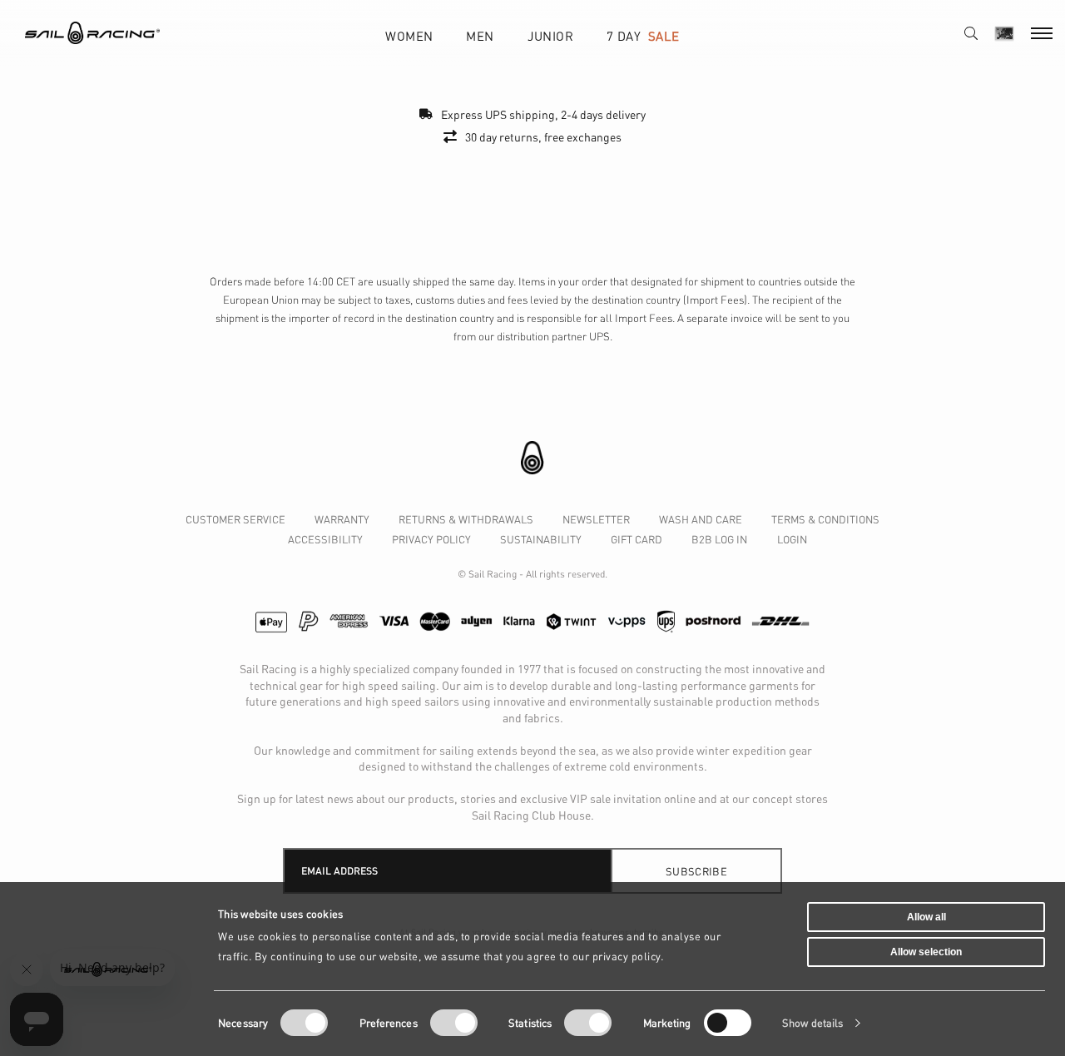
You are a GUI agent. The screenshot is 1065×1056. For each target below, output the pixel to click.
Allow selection (926, 951)
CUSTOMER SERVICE (235, 519)
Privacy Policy (431, 539)
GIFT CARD (636, 539)
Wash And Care (700, 519)
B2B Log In (719, 539)
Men (479, 35)
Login (792, 539)
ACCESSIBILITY (325, 539)
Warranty (342, 519)
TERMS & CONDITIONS (825, 519)
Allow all (926, 917)
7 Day (643, 35)
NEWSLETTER (596, 519)
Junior (550, 35)
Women (409, 35)
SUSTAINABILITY (541, 539)
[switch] (454, 1022)
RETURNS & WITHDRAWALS (466, 519)
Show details (812, 1023)
